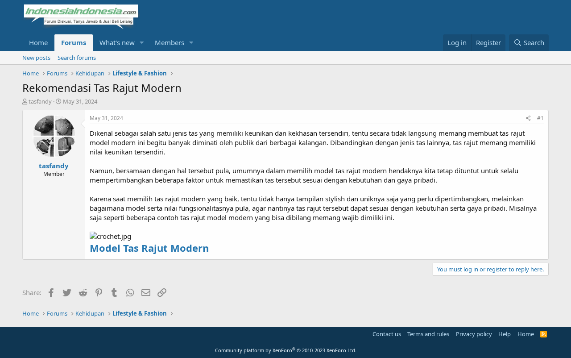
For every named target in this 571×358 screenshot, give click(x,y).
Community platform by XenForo (285, 350)
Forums (73, 42)
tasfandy (40, 101)
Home (38, 42)
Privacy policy (474, 334)
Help (504, 334)
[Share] (528, 118)
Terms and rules (428, 334)
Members (169, 42)
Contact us (386, 334)
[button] (142, 42)
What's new (117, 42)
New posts (36, 58)
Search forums (77, 58)
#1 (540, 118)
